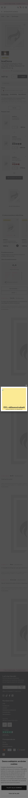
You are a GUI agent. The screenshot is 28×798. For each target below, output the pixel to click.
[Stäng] (26, 385)
